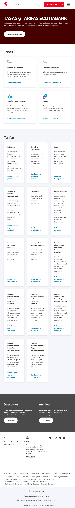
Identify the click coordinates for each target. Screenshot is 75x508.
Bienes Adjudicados (30, 479)
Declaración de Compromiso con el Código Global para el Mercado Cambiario (30, 484)
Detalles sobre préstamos (12, 177)
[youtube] (64, 438)
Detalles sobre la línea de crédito (36, 176)
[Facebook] (50, 438)
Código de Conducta (21, 477)
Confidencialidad (23, 473)
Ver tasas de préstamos (51, 83)
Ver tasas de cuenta (14, 83)
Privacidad (8, 477)
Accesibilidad (46, 473)
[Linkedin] (60, 438)
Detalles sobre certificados (36, 229)
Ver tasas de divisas (49, 119)
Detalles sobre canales (36, 329)
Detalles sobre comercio (59, 229)
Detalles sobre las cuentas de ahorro (59, 279)
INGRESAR (53, 4)
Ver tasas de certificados (16, 119)
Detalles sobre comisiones (12, 280)
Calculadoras (26, 481)
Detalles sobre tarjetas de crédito (12, 227)
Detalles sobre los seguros (59, 177)
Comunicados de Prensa (13, 479)
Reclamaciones (65, 473)
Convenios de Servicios (46, 479)
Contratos (46, 477)
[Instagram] (56, 438)
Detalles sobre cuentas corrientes (12, 328)
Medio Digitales (36, 477)
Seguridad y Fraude (10, 473)
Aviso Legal (35, 473)
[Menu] (68, 4)
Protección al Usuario (12, 481)
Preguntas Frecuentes (40, 481)
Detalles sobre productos (36, 280)
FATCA (55, 473)
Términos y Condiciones (60, 477)
